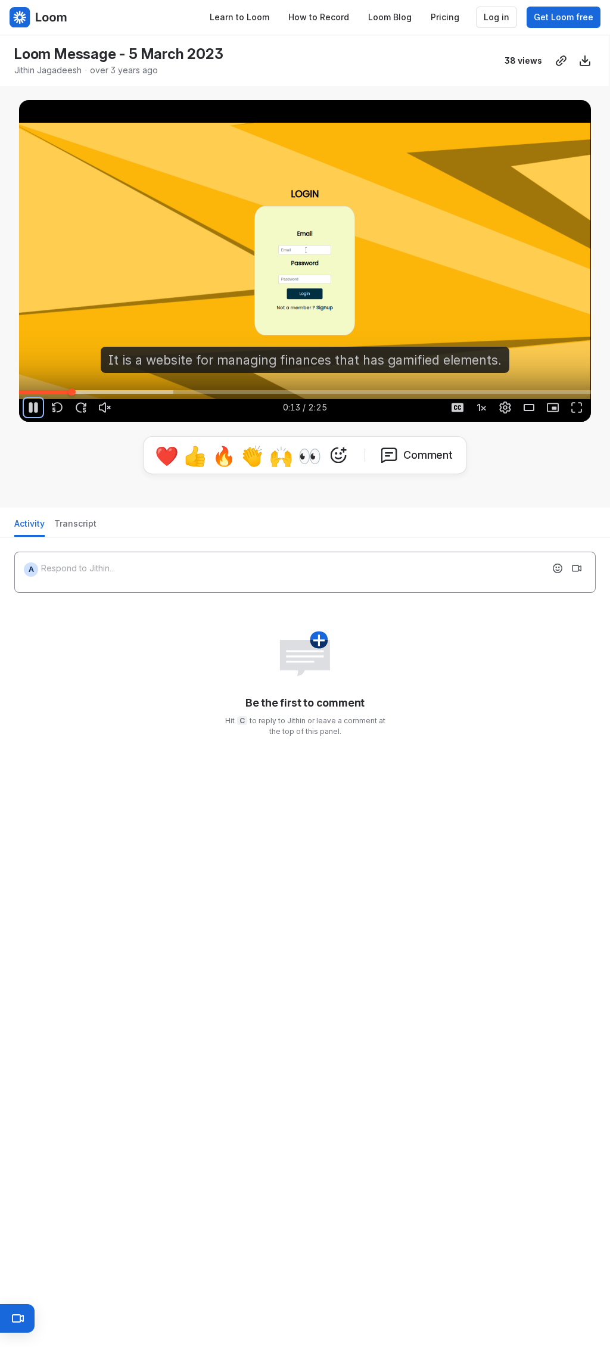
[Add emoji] (557, 568)
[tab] (29, 527)
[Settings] (505, 407)
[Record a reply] (576, 568)
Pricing (445, 17)
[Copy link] (561, 60)
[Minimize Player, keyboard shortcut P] (552, 407)
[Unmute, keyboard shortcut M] (104, 407)
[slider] (305, 392)
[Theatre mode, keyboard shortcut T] (529, 407)
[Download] (585, 60)
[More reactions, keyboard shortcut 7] (338, 455)
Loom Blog (390, 17)
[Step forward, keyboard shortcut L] (81, 407)
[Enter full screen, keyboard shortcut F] (576, 407)
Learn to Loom (239, 17)
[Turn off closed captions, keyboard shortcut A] (457, 407)
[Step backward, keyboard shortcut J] (57, 407)
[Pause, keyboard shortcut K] (33, 407)
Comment (428, 455)
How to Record (318, 17)
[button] (489, 385)
